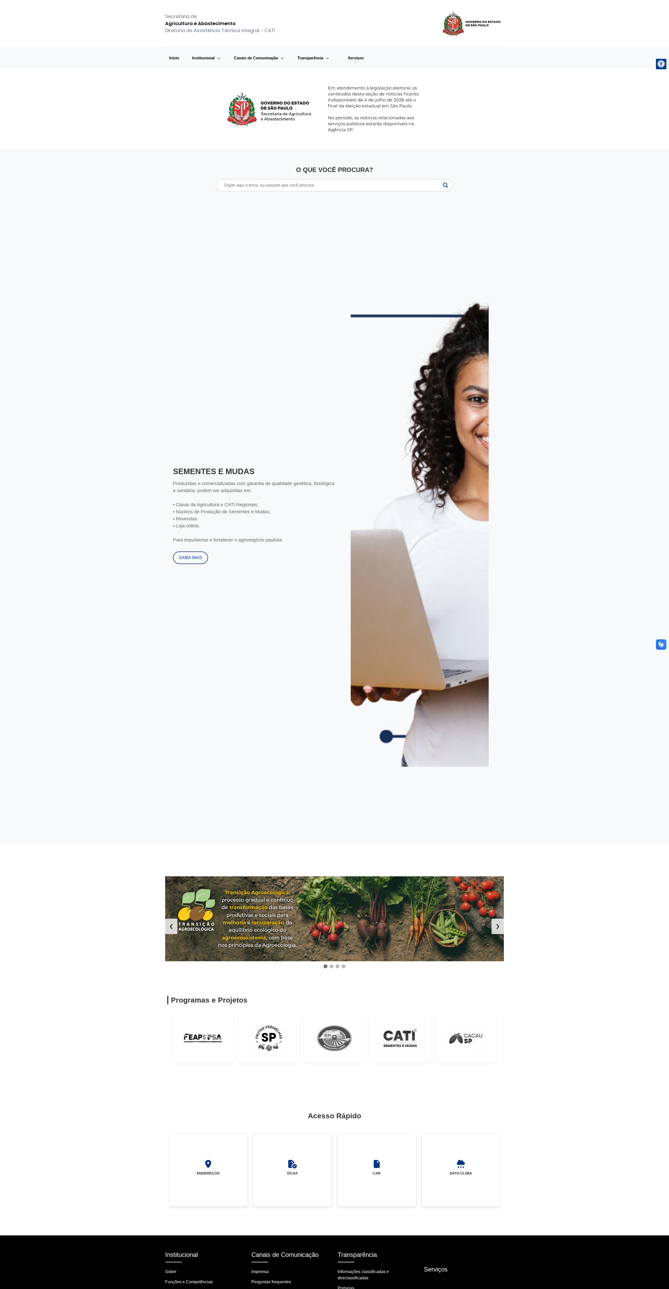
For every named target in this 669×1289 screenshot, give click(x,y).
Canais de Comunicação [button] (256, 58)
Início (174, 58)
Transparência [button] (310, 58)
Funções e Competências (189, 1282)
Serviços (356, 58)
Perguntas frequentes (271, 1282)
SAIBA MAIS (190, 557)
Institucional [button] (204, 58)
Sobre (170, 1271)
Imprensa (260, 1271)
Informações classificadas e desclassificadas (363, 1274)
